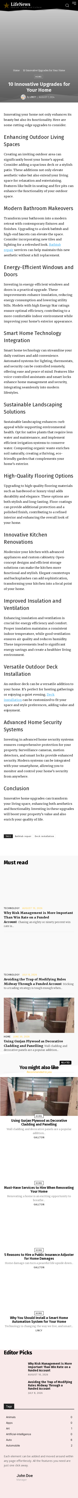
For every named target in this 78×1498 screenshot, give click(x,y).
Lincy (33, 97)
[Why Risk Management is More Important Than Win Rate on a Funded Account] (39, 886)
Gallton (39, 1137)
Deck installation (44, 836)
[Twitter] (44, 847)
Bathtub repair (23, 836)
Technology (12, 908)
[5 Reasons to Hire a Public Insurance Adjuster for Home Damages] (39, 1230)
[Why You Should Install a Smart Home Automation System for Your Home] (39, 1293)
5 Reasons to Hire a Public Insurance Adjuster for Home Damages (39, 1257)
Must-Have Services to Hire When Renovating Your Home (39, 1190)
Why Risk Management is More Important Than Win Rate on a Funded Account (38, 917)
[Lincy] (24, 97)
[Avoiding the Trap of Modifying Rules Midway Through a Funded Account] (39, 953)
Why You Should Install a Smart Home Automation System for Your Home (39, 1320)
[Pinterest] (52, 847)
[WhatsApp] (61, 847)
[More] (70, 847)
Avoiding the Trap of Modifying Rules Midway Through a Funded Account (50, 1385)
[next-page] (42, 1339)
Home (16, 70)
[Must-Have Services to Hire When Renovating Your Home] (39, 1163)
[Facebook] (35, 847)
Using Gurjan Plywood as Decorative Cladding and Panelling (39, 1122)
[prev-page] (34, 1339)
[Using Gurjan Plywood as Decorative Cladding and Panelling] (39, 1015)
